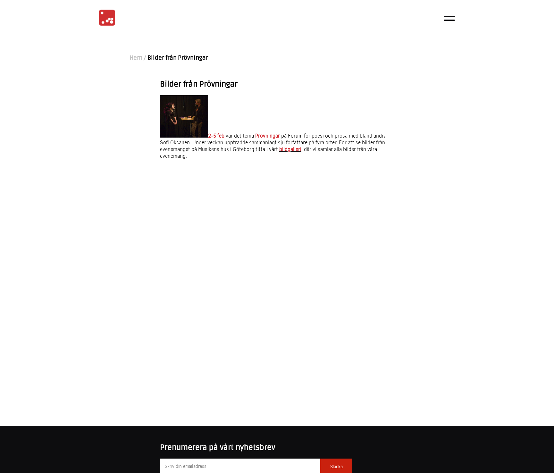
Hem (136, 58)
